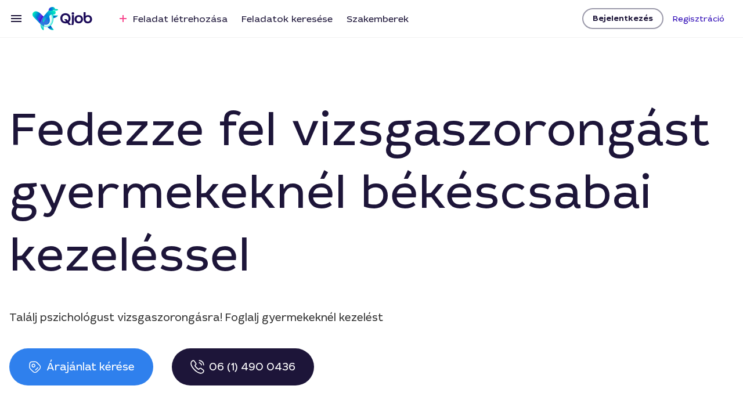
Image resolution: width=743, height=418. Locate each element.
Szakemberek (378, 19)
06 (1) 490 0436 (252, 367)
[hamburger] (16, 18)
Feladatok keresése (287, 19)
